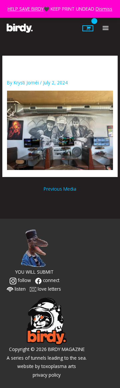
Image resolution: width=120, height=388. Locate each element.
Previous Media (60, 189)
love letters (48, 289)
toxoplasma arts (58, 366)
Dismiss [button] (104, 9)
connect (50, 280)
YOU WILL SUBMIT (34, 272)
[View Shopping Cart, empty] (87, 28)
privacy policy (47, 375)
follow (23, 280)
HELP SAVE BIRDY (26, 9)
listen (19, 289)
